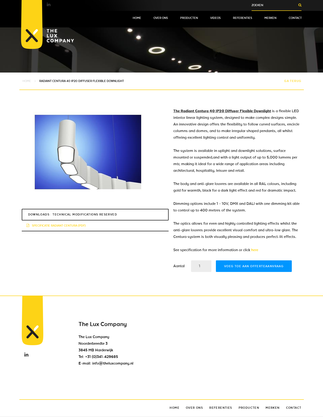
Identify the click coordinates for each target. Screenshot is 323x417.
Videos (215, 18)
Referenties (242, 18)
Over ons (160, 18)
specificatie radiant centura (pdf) (58, 225)
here (254, 250)
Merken (270, 18)
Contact (295, 18)
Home (137, 18)
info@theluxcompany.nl (112, 363)
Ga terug (292, 81)
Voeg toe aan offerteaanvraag (254, 266)
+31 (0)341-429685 (101, 357)
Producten (189, 18)
